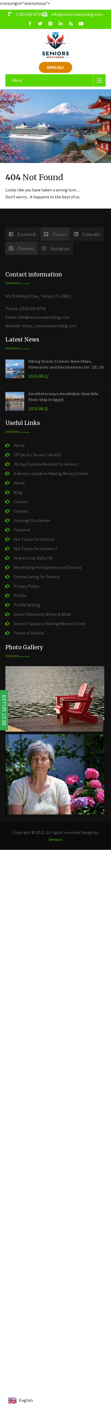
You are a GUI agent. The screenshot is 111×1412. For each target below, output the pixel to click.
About (19, 483)
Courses (21, 511)
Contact (21, 502)
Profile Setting (27, 605)
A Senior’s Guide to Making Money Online (51, 473)
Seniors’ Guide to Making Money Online (49, 624)
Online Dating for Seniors (37, 577)
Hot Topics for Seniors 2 (35, 548)
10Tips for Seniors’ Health (37, 455)
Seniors (56, 839)
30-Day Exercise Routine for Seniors (46, 464)
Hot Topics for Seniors (34, 539)
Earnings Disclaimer (32, 520)
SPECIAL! (55, 67)
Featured (22, 530)
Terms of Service (29, 633)
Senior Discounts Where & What (42, 614)
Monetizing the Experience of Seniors (48, 567)
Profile (20, 595)
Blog (18, 492)
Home (19, 445)
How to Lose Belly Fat (33, 558)
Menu (17, 80)
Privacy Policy (26, 586)
